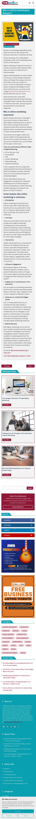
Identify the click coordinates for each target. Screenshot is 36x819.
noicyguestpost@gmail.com (13, 722)
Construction (21, 634)
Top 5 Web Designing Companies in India (17, 356)
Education (6, 642)
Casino (24, 630)
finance (5, 645)
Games (28, 645)
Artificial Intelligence (10, 627)
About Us (7, 768)
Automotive (24, 627)
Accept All (18, 811)
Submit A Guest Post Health (13, 777)
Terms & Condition (10, 774)
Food (21, 645)
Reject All (26, 815)
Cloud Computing (8, 634)
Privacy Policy (8, 771)
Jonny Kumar (9, 46)
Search (30, 488)
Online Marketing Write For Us (20, 91)
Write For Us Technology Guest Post (16, 783)
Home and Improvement (10, 653)
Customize (9, 815)
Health (13, 649)
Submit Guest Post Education (13, 780)
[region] (18, 808)
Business (16, 630)
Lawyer (23, 653)
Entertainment (17, 642)
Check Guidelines (17, 507)
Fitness (13, 645)
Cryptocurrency (8, 638)
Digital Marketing (12, 44)
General (5, 649)
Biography (6, 630)
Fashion (27, 642)
